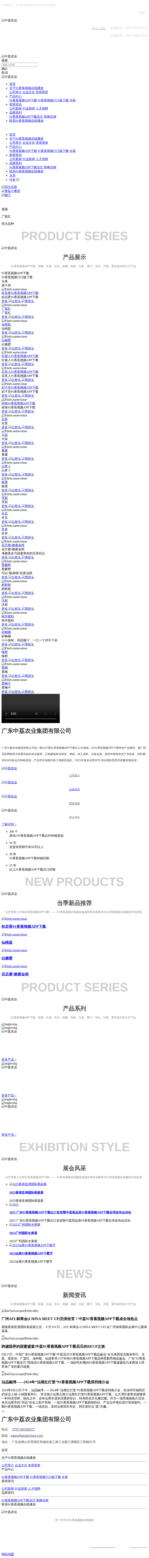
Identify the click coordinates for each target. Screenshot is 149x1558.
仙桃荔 (6, 324)
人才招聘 (42, 108)
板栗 (5, 482)
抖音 (12, 179)
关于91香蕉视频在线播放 (26, 88)
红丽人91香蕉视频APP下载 (20, 356)
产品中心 (15, 96)
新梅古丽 (50, 116)
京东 (12, 175)
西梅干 (6, 683)
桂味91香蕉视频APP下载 (18, 403)
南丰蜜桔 (8, 616)
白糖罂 (6, 340)
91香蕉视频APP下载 (23, 100)
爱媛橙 (6, 565)
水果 (72, 100)
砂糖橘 (6, 632)
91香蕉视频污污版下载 (53, 100)
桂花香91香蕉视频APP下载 (20, 293)
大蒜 (5, 434)
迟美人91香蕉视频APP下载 (20, 371)
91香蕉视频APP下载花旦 (26, 116)
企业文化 (29, 92)
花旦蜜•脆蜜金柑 (13, 545)
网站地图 (8, 1554)
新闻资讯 (15, 104)
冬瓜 (5, 513)
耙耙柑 (6, 584)
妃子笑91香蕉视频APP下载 (20, 387)
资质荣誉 (42, 92)
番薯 (5, 450)
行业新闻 (29, 108)
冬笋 (5, 529)
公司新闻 (15, 108)
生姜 (5, 419)
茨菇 (5, 497)
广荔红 (6, 308)
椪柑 (5, 652)
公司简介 (15, 92)
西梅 (5, 667)
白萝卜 (6, 466)
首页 (12, 84)
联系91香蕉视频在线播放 (26, 120)
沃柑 (5, 600)
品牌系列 (15, 112)
